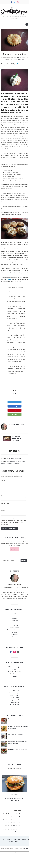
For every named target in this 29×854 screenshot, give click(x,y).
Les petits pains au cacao (15, 734)
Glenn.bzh (14, 669)
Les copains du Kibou (14, 700)
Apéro (14, 393)
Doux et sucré (14, 623)
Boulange (14, 616)
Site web (3, 511)
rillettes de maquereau (21, 249)
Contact (17, 841)
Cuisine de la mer (14, 695)
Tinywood (14, 676)
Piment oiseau (14, 702)
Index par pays (22, 839)
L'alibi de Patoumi (14, 697)
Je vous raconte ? (14, 627)
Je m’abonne (14, 549)
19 (3, 826)
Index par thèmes (12, 839)
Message (3, 481)
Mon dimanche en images (14, 630)
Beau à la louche (14, 690)
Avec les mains (14, 795)
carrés (9, 279)
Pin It (15, 410)
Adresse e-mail (5, 503)
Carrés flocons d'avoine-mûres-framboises (16, 438)
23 (14, 826)
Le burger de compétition (13, 458)
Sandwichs (14, 634)
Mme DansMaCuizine (19, 57)
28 (8, 829)
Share (15, 406)
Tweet (15, 402)
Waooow (14, 637)
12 (3, 822)
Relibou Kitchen (14, 704)
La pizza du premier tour (15, 719)
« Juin (12, 831)
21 (8, 826)
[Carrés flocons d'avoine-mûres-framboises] (7, 438)
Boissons (14, 613)
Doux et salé (20, 59)
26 (3, 829)
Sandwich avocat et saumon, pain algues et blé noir (17, 742)
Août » (16, 831)
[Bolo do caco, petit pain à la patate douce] (14, 784)
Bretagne (14, 618)
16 (14, 822)
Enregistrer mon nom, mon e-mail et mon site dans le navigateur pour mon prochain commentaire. (13, 522)
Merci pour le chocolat (14, 671)
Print (15, 414)
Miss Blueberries (14, 674)
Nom (2, 496)
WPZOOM (26, 848)
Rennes (14, 632)
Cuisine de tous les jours (14, 667)
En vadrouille (14, 625)
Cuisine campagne (14, 693)
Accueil (3, 839)
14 (8, 822)
